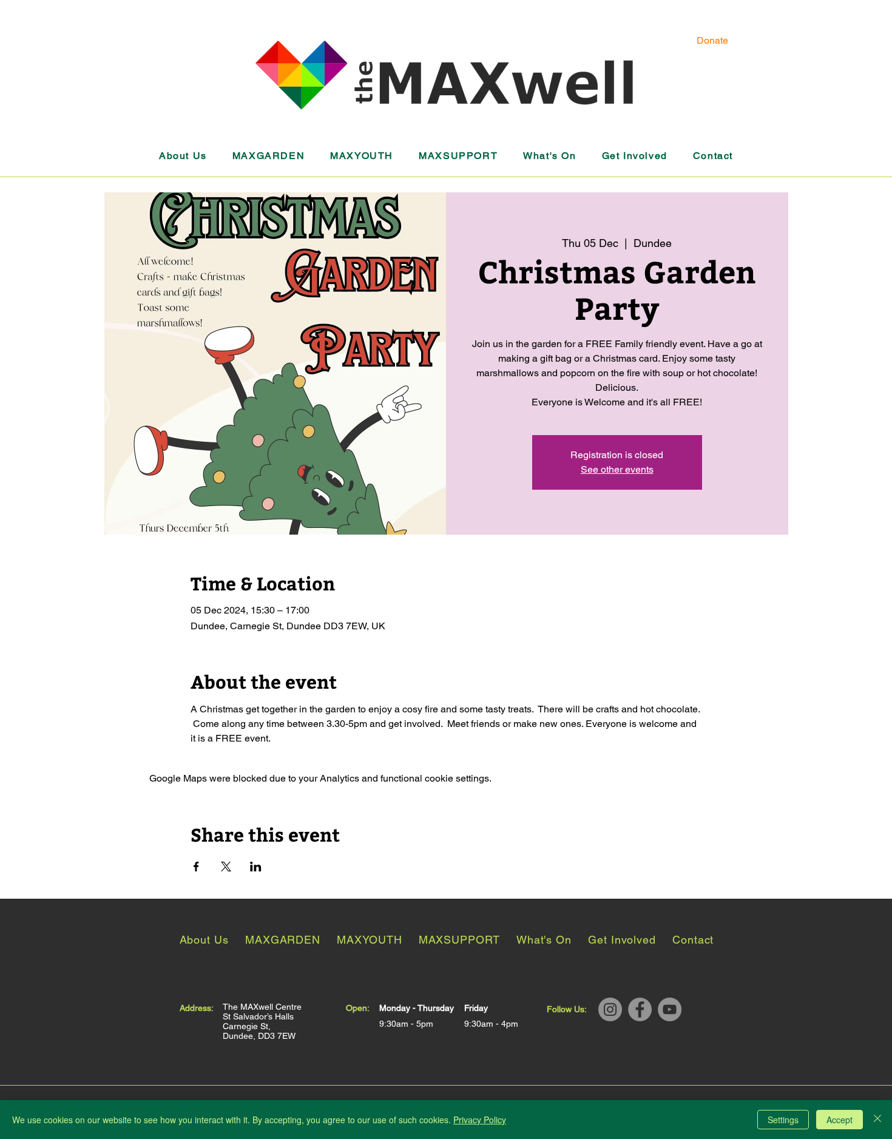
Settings (783, 1120)
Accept (839, 1120)
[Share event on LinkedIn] (256, 866)
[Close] (877, 1119)
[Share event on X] (226, 866)
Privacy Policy (479, 1120)
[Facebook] (640, 1009)
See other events (617, 469)
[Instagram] (610, 1009)
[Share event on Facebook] (196, 866)
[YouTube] (669, 1009)
